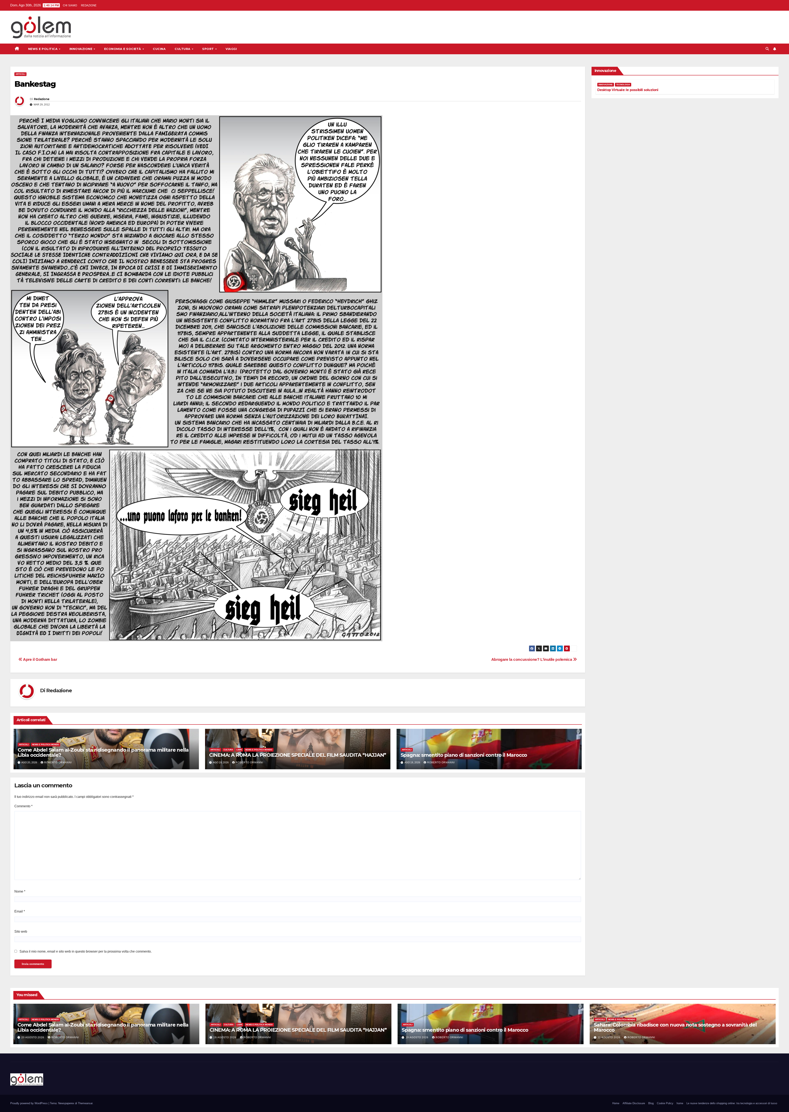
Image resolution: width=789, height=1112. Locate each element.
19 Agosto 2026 (225, 1037)
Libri (239, 750)
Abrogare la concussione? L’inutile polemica (532, 659)
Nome (19, 891)
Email (19, 911)
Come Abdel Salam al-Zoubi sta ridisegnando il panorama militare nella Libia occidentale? (103, 752)
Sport (208, 49)
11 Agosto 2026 (609, 1037)
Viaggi (231, 49)
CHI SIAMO (70, 5)
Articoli (20, 74)
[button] (767, 49)
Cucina (159, 49)
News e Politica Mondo (45, 744)
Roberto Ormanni (58, 762)
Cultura (183, 49)
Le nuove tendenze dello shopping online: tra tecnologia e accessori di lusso (731, 1103)
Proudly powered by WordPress (29, 1103)
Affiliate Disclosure (634, 1103)
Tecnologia (623, 84)
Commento (23, 806)
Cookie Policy (665, 1103)
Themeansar (85, 1103)
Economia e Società (123, 49)
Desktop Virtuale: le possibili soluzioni (627, 90)
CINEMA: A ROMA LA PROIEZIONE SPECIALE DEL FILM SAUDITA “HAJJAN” (297, 755)
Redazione (42, 99)
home (680, 1103)
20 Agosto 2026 (33, 1037)
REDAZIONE (89, 5)
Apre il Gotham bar (39, 659)
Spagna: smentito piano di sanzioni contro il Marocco (464, 755)
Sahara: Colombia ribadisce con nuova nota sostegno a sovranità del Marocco (675, 1027)
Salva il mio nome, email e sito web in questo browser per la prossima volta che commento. (86, 951)
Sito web (20, 931)
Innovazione (81, 49)
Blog (651, 1103)
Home (615, 1103)
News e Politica (43, 49)
